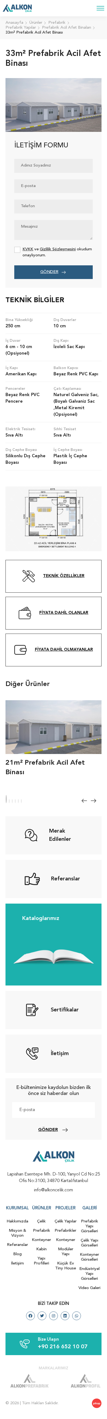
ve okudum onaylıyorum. (57, 252)
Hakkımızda (17, 1221)
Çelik (41, 1221)
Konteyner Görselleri (89, 1257)
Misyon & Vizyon (17, 1233)
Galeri (89, 1208)
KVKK (27, 249)
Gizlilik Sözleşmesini (58, 249)
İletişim (17, 1263)
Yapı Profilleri (41, 1261)
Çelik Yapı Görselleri (89, 1243)
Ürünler (41, 1208)
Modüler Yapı (65, 1251)
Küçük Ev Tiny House (65, 1265)
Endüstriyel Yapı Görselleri (89, 1274)
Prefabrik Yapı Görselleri (89, 1226)
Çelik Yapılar (66, 1221)
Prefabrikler (65, 1231)
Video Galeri (89, 1288)
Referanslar (17, 1245)
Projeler (65, 1208)
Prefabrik (41, 1231)
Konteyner (41, 1240)
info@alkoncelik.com (53, 1190)
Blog (17, 1254)
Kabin (41, 1249)
